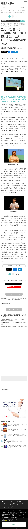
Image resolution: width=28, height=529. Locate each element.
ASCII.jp (7, 507)
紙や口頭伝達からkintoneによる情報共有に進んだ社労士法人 (14, 323)
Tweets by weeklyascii (5, 389)
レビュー (8, 501)
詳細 (6, 520)
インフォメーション (14, 504)
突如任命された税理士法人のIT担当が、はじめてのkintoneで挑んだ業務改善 (12, 320)
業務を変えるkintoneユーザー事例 (10, 21)
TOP (3, 501)
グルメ (4, 7)
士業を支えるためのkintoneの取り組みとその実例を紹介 (14, 326)
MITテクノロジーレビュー (18, 507)
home (4, 11)
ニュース (14, 501)
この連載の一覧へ (14, 309)
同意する (14, 524)
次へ (17, 16)
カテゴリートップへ (15, 294)
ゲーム (3, 503)
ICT (23, 7)
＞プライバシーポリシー (14, 528)
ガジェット (21, 501)
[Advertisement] (14, 341)
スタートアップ (14, 7)
